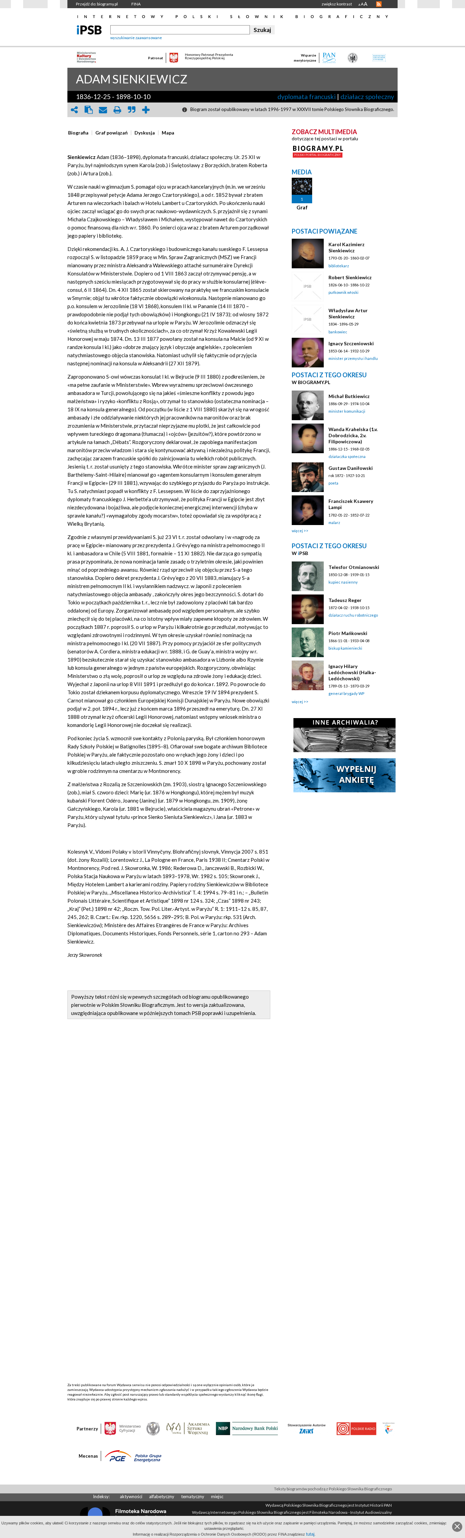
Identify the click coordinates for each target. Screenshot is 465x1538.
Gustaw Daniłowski (350, 468)
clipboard (88, 110)
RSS (379, 4)
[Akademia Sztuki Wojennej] (188, 1428)
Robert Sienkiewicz (350, 277)
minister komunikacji (346, 411)
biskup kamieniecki (345, 648)
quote (131, 110)
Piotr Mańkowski (347, 633)
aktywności (131, 1496)
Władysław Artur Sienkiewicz (348, 313)
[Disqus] (168, 1121)
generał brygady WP (346, 693)
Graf (302, 207)
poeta (333, 483)
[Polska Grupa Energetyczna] (133, 1456)
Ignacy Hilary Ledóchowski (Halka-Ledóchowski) (352, 672)
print (117, 110)
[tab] (80, 133)
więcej (297, 530)
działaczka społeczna (347, 456)
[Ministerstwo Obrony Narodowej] (153, 1428)
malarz (334, 522)
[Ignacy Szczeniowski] (308, 352)
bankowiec (337, 332)
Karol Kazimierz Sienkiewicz (346, 247)
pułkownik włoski (343, 292)
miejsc (217, 1496)
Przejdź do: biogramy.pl (97, 3)
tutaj (310, 1534)
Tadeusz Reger (345, 600)
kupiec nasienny (343, 582)
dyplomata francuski (306, 96)
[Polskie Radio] (356, 1428)
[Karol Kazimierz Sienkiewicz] (308, 253)
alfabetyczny (161, 1496)
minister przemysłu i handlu (353, 358)
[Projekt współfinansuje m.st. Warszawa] (388, 1428)
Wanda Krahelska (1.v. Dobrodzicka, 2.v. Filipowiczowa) (353, 435)
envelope (102, 110)
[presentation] (78, 133)
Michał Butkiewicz (349, 396)
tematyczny (192, 1496)
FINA (136, 3)
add (145, 110)
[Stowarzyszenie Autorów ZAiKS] (307, 1428)
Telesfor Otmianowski (353, 567)
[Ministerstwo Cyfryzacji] (123, 1428)
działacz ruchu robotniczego (353, 615)
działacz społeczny (367, 96)
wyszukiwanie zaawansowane (136, 37)
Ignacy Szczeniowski (351, 343)
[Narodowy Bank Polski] (247, 1428)
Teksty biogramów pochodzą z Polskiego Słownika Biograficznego (333, 1488)
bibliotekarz (338, 266)
